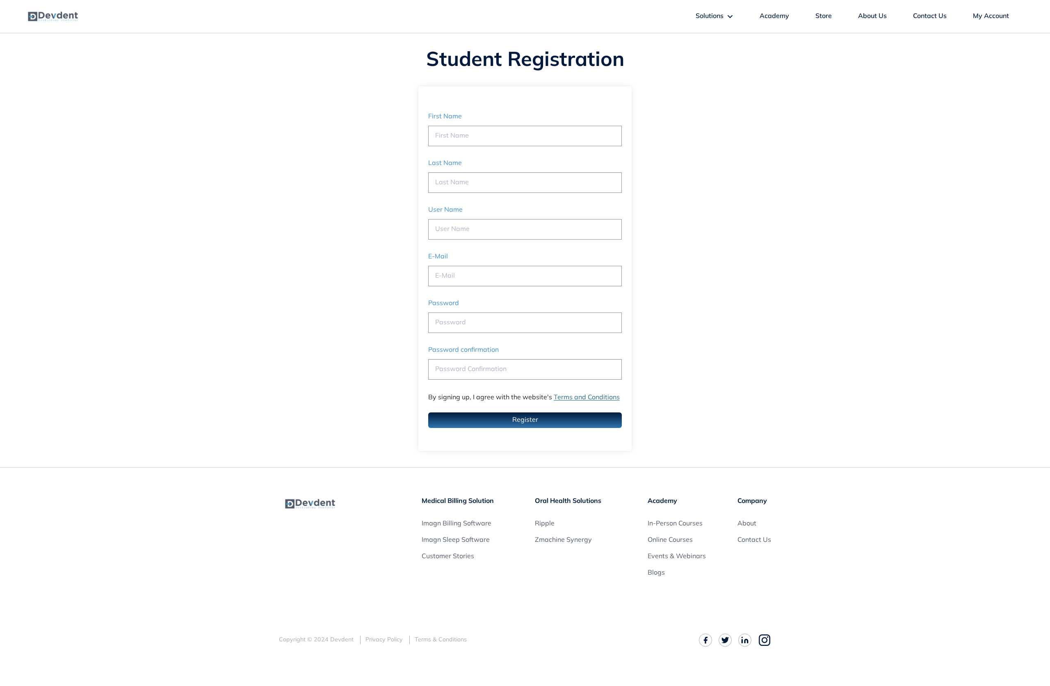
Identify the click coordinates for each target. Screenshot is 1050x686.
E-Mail (438, 257)
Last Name (445, 163)
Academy (774, 16)
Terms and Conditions (587, 397)
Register (525, 420)
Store (823, 16)
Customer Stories (448, 556)
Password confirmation (463, 350)
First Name (445, 116)
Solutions (710, 16)
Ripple (545, 524)
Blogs (656, 573)
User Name (445, 210)
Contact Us (930, 16)
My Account (991, 16)
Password (443, 303)
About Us (872, 16)
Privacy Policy (384, 640)
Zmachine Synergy (563, 540)
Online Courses (670, 540)
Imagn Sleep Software (456, 540)
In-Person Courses (675, 524)
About (746, 524)
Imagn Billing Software (456, 524)
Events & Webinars (677, 556)
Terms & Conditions (441, 640)
